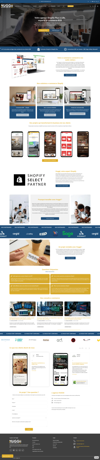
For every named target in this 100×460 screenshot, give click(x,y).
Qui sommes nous (35, 440)
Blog (33, 445)
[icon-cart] (97, 6)
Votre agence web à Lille (36, 449)
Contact (33, 442)
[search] (93, 6)
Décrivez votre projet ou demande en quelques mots (21, 421)
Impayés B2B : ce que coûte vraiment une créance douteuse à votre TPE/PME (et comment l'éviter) (77, 318)
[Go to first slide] (88, 1)
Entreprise (14, 406)
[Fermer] (12, 456)
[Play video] (17, 144)
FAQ (33, 447)
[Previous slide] (2, 1)
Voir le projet (34, 370)
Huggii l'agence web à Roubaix (37, 451)
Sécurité (54, 445)
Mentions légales (56, 440)
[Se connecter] (95, 6)
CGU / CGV (55, 444)
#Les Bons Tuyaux (13, 326)
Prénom (13, 402)
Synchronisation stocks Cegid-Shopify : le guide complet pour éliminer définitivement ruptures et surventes (21, 318)
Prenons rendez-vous (36, 444)
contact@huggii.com (57, 402)
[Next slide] (89, 348)
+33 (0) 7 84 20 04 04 (80, 440)
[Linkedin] (94, 1)
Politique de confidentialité (57, 442)
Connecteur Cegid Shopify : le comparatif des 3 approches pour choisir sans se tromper (49, 318)
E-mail (13, 410)
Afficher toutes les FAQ (49, 271)
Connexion (55, 447)
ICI (51, 1)
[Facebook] (91, 1)
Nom (13, 398)
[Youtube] (93, 1)
